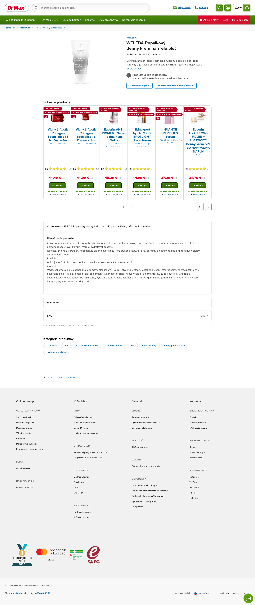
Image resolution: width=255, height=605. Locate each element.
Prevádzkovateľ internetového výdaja (150, 490)
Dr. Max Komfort (71, 19)
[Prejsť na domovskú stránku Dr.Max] (17, 8)
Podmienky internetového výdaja (148, 496)
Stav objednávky (108, 19)
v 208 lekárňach (59, 194)
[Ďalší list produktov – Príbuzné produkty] (208, 207)
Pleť (66, 345)
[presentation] (57, 116)
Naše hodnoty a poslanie (86, 433)
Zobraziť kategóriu (139, 85)
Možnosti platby (24, 428)
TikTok (192, 492)
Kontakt (193, 417)
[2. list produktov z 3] (128, 207)
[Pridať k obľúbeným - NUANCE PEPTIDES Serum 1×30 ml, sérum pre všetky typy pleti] (180, 109)
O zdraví (78, 487)
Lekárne (90, 19)
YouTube (193, 482)
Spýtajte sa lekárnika (142, 428)
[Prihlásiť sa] (227, 7)
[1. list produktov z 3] (123, 207)
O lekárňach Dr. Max (84, 417)
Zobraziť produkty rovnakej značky (175, 85)
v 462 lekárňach (143, 194)
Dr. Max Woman (81, 477)
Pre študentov (196, 457)
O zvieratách (80, 482)
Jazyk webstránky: (183, 593)
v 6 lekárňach (199, 194)
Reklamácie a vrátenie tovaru (30, 449)
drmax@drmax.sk (17, 593)
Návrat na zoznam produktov (61, 377)
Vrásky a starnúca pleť (87, 345)
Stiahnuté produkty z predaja (146, 466)
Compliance (137, 506)
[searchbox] (91, 8)
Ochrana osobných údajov (144, 485)
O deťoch (78, 492)
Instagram (194, 477)
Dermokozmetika (114, 345)
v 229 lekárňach (171, 194)
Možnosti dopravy (25, 422)
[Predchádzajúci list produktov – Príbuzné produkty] (200, 207)
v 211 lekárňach (115, 194)
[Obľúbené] (219, 7)
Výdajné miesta (23, 433)
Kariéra (192, 447)
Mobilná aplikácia (24, 487)
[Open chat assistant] (248, 598)
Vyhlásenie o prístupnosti (144, 501)
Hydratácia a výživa (56, 352)
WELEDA (131, 37)
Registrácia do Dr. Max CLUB (88, 457)
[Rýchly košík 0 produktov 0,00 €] (246, 7)
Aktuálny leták (23, 468)
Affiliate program (82, 517)
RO (245, 593)
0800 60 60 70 (42, 593)
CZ (237, 593)
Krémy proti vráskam (174, 345)
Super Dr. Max (81, 428)
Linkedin (193, 498)
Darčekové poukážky (26, 443)
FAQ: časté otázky (198, 428)
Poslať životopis (197, 452)
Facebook (194, 487)
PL (242, 593)
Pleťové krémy (149, 345)
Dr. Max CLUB (50, 19)
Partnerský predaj (82, 512)
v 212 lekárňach (87, 194)
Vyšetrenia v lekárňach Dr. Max (147, 422)
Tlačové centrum (140, 447)
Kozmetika (51, 345)
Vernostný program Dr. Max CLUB (90, 452)
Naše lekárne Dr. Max (84, 422)
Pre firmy (20, 438)
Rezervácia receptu (133, 19)
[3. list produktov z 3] (132, 207)
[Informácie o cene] (63, 178)
